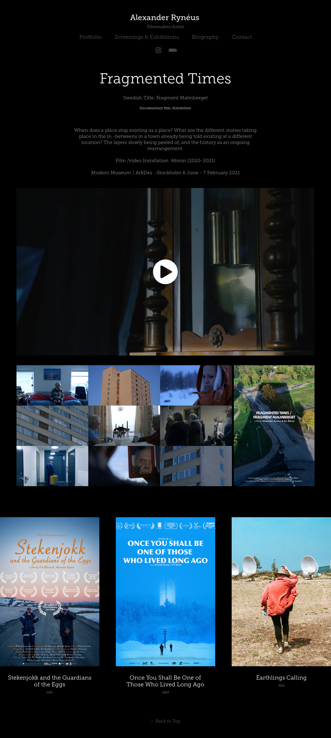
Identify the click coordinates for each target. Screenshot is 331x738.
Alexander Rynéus (165, 17)
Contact (242, 37)
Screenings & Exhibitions (147, 37)
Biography (205, 37)
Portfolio (90, 37)
